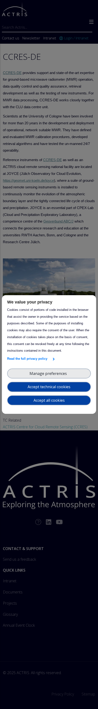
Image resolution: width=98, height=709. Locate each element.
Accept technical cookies (49, 386)
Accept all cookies (49, 400)
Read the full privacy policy (28, 358)
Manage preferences (49, 373)
